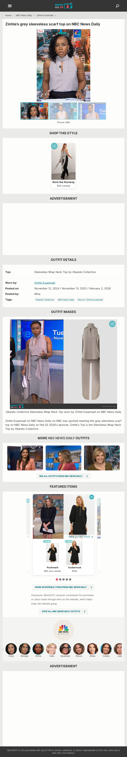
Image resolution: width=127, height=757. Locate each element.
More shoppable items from (61, 587)
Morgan (24, 656)
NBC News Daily (24, 15)
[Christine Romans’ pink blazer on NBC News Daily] (63, 458)
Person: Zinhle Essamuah (90, 300)
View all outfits (61, 611)
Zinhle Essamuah (45, 15)
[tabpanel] (63, 534)
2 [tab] (60, 579)
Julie (119, 656)
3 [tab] (63, 579)
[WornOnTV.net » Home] (63, 5)
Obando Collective (45, 300)
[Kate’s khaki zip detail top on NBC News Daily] (102, 458)
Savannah (65, 656)
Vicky (11, 656)
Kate (52, 656)
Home (8, 15)
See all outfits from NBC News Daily (61, 476)
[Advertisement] (63, 229)
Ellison (79, 656)
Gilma (92, 656)
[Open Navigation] (9, 6)
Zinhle (38, 656)
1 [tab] (57, 579)
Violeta (106, 656)
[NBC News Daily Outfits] (63, 630)
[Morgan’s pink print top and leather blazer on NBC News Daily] (25, 458)
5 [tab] (70, 579)
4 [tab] (67, 579)
